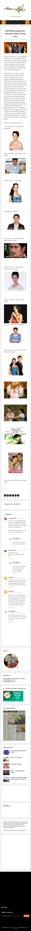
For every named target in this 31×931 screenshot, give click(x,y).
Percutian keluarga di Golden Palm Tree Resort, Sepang (18, 778)
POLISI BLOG (19, 919)
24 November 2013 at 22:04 (16, 612)
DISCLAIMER (4, 919)
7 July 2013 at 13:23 (18, 564)
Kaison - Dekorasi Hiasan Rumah (17, 771)
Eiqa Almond (12, 550)
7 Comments (23, 39)
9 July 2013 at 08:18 (19, 577)
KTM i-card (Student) (16, 757)
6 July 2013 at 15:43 (21, 550)
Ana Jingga (8, 39)
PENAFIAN (4, 921)
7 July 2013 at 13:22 (18, 540)
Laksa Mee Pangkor (16, 764)
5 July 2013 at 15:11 (22, 518)
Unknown (11, 577)
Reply (9, 534)
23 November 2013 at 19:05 (16, 592)
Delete (13, 534)
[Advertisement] (15, 852)
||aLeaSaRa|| (12, 518)
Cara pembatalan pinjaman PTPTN (18, 751)
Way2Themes (14, 927)
